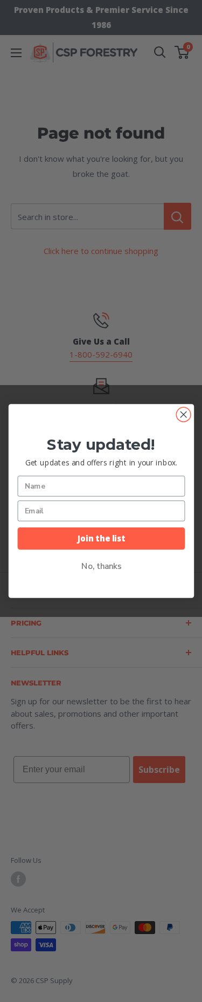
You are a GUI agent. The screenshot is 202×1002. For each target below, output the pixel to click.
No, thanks (101, 566)
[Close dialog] (183, 414)
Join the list (101, 538)
